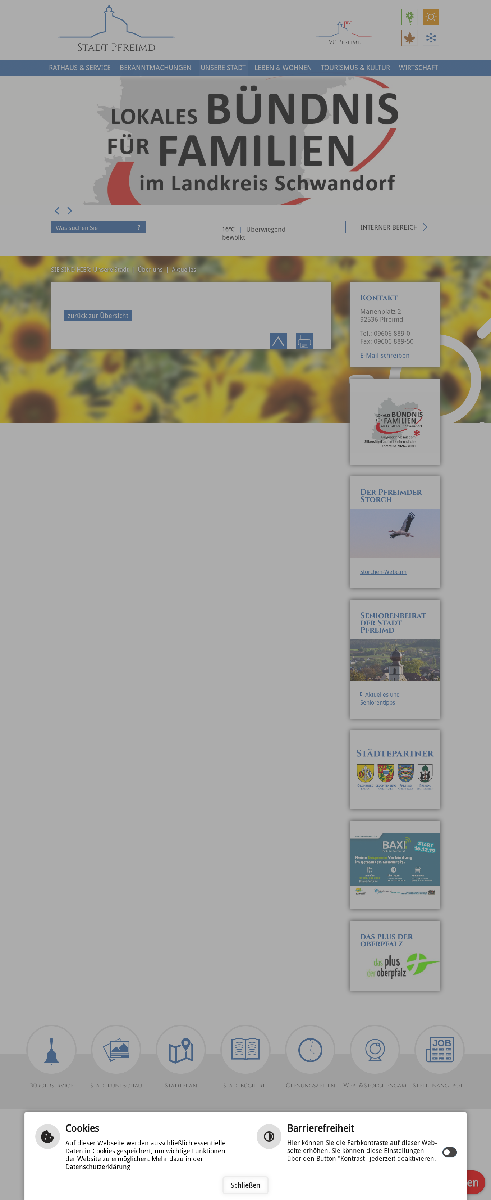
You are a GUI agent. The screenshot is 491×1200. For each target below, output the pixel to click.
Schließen (245, 1185)
